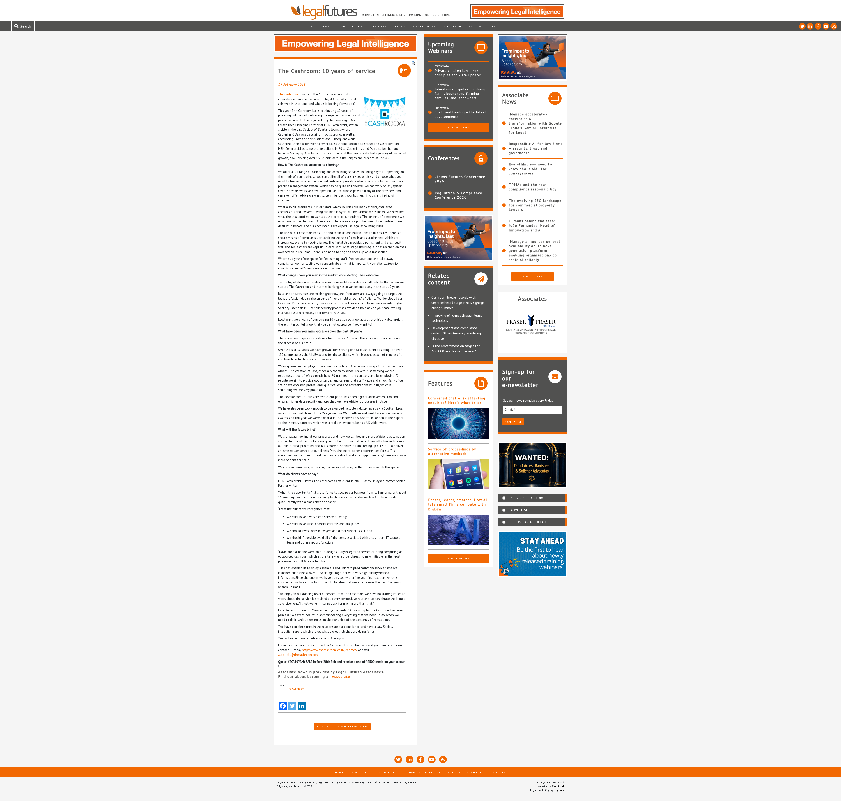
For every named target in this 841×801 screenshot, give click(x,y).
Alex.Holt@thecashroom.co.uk (299, 655)
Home (310, 26)
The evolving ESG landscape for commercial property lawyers (535, 205)
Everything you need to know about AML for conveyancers (530, 169)
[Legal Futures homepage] (326, 12)
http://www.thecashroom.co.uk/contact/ (329, 650)
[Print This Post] (413, 62)
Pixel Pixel (557, 786)
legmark (559, 790)
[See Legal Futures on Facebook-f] (818, 26)
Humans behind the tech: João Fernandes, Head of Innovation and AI (532, 225)
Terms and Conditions (424, 772)
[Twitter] (292, 706)
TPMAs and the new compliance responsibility (533, 186)
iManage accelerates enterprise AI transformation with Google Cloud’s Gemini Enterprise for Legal (535, 123)
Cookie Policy (389, 772)
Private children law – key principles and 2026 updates (458, 72)
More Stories (532, 276)
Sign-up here (513, 421)
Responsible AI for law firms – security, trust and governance (536, 148)
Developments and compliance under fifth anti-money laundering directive (456, 333)
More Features (459, 558)
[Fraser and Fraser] (522, 325)
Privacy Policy (361, 772)
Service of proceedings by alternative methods (452, 451)
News (325, 26)
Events (357, 26)
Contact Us (497, 772)
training (377, 26)
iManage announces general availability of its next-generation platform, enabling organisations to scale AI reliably (534, 250)
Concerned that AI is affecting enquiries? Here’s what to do (456, 400)
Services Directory (458, 26)
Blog (341, 26)
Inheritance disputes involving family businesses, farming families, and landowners (460, 93)
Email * (510, 410)
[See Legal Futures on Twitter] (802, 26)
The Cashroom (288, 94)
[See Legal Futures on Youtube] (826, 26)
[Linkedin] (301, 706)
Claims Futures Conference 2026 (460, 178)
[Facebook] (283, 706)
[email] (532, 409)
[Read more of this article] (458, 423)
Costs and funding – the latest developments (460, 114)
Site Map (454, 772)
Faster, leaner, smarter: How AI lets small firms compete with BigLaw (457, 504)
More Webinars (458, 127)
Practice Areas (424, 26)
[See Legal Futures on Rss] (833, 26)
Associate (341, 676)
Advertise (474, 772)
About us (486, 26)
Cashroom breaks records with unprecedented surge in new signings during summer (457, 302)
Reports (399, 26)
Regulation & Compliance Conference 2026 (458, 195)
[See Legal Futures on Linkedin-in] (810, 26)
